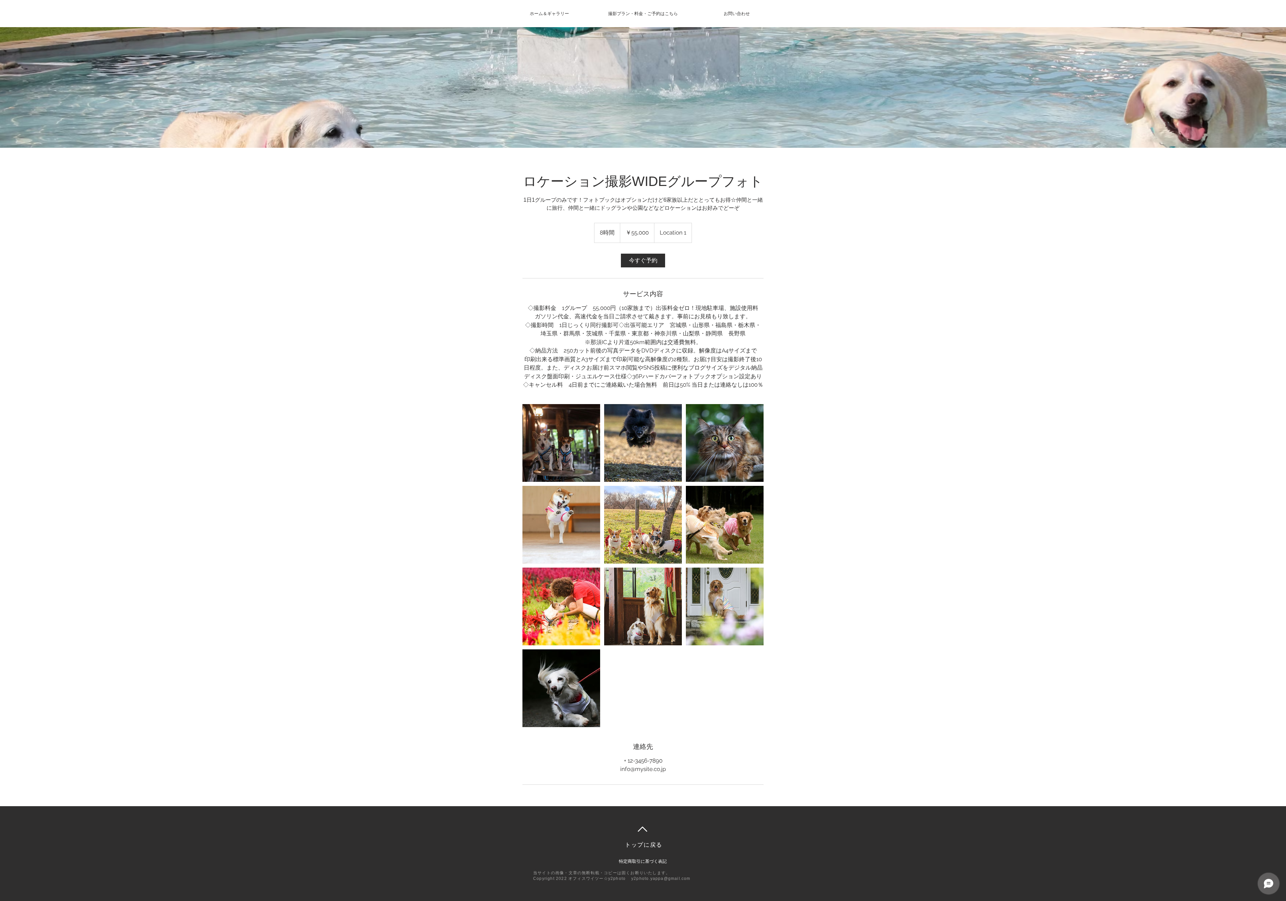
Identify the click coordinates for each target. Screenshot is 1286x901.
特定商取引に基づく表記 (643, 861)
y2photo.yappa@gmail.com (661, 878)
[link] (643, 260)
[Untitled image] (561, 443)
